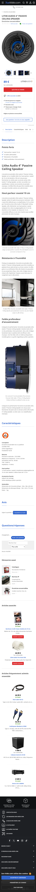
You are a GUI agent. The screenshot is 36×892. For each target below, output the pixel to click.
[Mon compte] (30, 2)
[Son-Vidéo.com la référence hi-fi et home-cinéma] (13, 2)
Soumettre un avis (19, 512)
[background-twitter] (14, 841)
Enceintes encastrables (9, 12)
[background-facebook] (10, 841)
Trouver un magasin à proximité (13, 102)
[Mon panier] (33, 2)
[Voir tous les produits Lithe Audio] (26, 81)
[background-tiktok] (26, 841)
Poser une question (27, 24)
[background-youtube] (18, 841)
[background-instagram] (22, 841)
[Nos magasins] (27, 2)
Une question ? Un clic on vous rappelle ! (18, 119)
